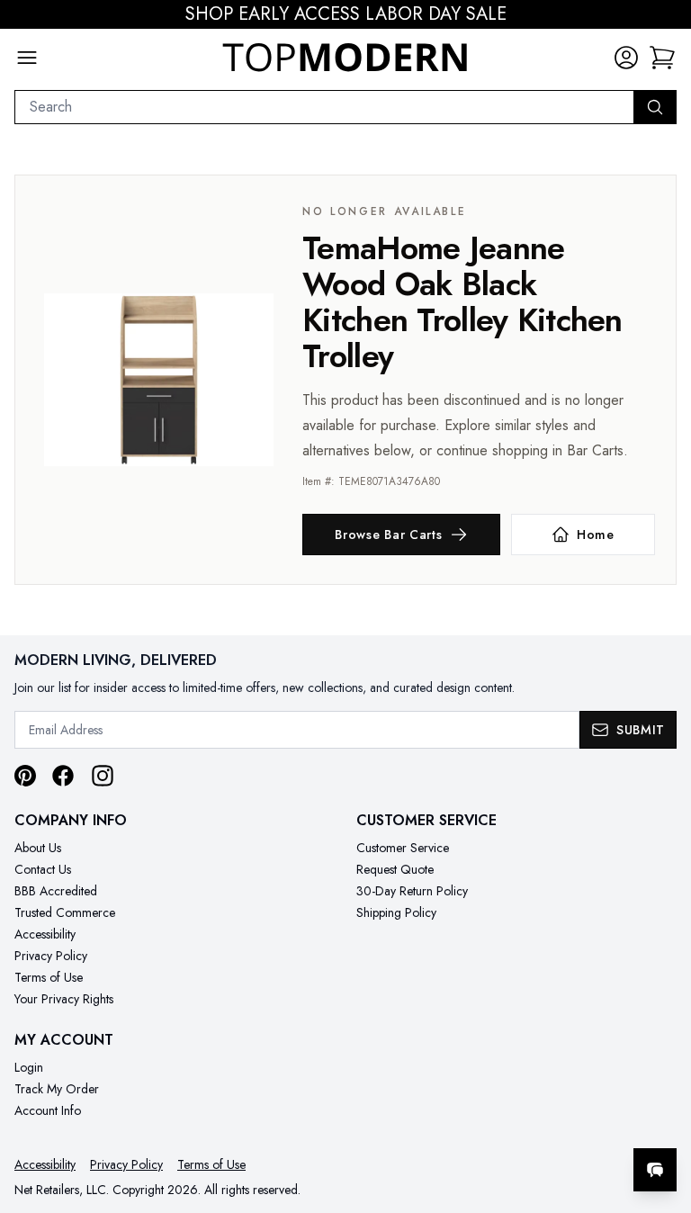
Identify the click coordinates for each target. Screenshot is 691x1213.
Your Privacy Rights (63, 999)
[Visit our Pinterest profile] (25, 775)
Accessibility (45, 934)
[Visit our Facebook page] (63, 775)
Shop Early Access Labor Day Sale (346, 14)
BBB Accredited (55, 891)
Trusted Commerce (64, 912)
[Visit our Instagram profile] (102, 775)
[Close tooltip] (662, 1115)
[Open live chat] (655, 1169)
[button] (662, 57)
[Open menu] (27, 57)
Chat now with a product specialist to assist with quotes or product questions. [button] (528, 1122)
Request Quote (395, 869)
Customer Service (402, 848)
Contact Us (42, 869)
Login (28, 1067)
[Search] (655, 107)
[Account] (626, 57)
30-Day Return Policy (412, 891)
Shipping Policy (396, 912)
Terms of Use (48, 977)
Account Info (47, 1110)
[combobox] (324, 107)
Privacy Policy (50, 956)
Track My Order (56, 1089)
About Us (37, 848)
